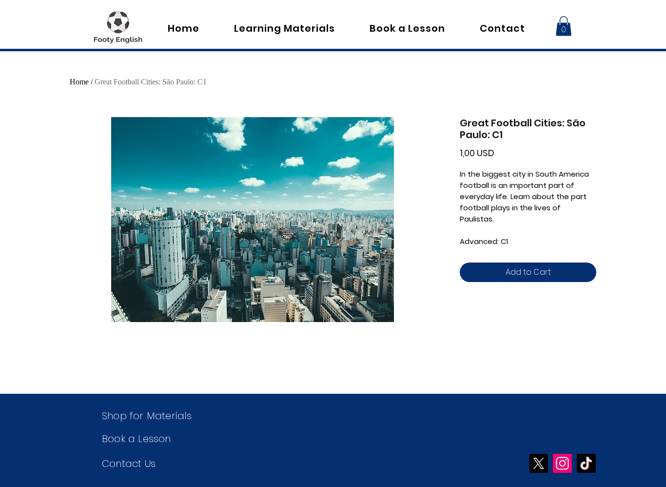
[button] (563, 26)
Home (79, 82)
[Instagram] (562, 463)
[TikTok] (586, 463)
